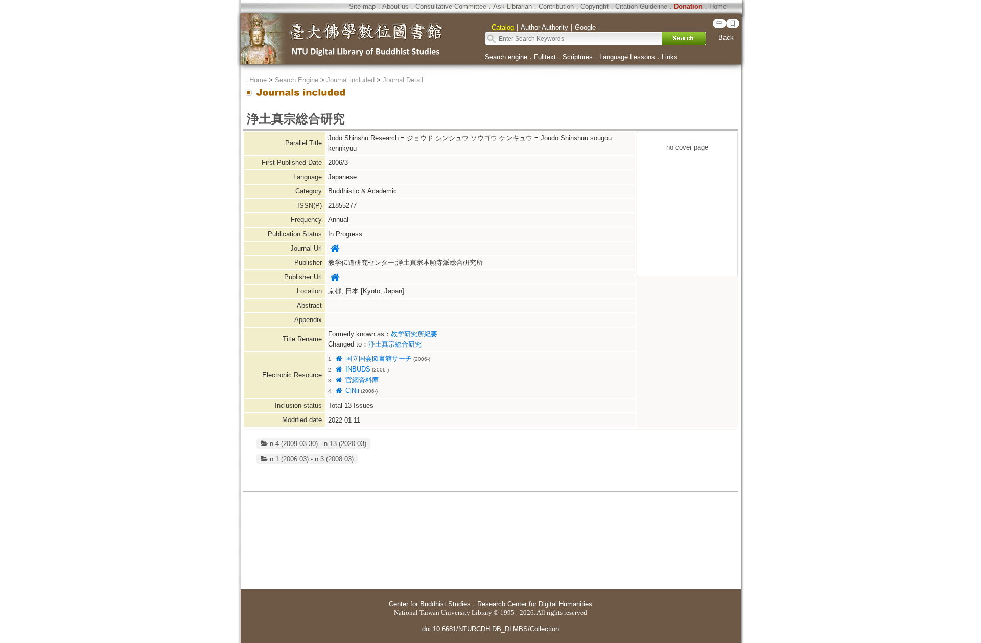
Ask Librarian (512, 6)
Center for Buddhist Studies (430, 604)
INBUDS (356, 369)
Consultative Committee (450, 6)
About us (395, 6)
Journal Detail (403, 80)
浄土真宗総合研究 (395, 344)
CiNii (351, 390)
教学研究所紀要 (414, 334)
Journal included (350, 80)
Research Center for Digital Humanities (534, 604)
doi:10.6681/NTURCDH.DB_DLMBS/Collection (490, 629)
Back (726, 37)
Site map (362, 6)
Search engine (506, 57)
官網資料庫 (360, 380)
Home (718, 6)
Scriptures (578, 57)
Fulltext (545, 57)
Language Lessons (627, 57)
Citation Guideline (641, 6)
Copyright (594, 6)
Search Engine (296, 80)
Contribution (556, 6)
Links (670, 57)
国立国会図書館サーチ (377, 358)
